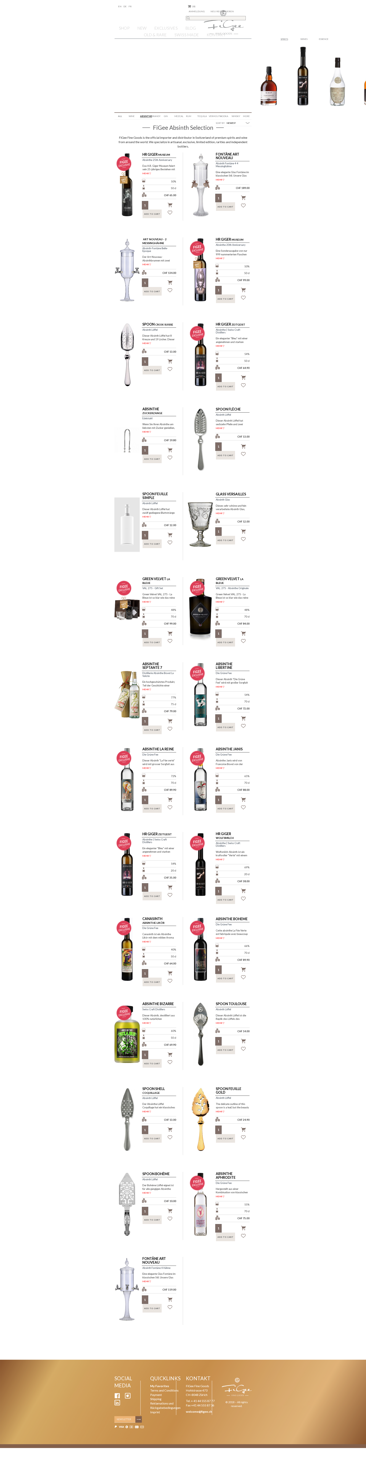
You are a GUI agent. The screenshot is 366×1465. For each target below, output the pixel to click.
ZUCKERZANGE (152, 411)
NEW (142, 28)
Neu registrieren (222, 11)
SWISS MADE (186, 34)
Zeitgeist (230, 324)
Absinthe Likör (153, 920)
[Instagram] (128, 1397)
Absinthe (144, 116)
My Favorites (159, 1386)
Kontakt (216, 34)
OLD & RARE (155, 34)
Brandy (156, 116)
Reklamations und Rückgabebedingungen (165, 1405)
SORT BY (220, 123)
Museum (156, 154)
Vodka (224, 116)
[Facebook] (117, 1397)
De (125, 6)
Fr (130, 6)
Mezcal (178, 116)
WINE (132, 116)
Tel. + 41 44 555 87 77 (200, 1401)
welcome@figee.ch (199, 1411)
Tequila (201, 116)
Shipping (155, 1399)
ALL (120, 116)
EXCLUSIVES (166, 28)
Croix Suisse (157, 324)
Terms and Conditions (164, 1390)
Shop (124, 28)
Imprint (155, 1412)
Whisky (236, 116)
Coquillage (153, 1090)
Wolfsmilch (225, 835)
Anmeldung (197, 11)
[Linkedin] (117, 1404)
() (194, 6)
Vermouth (213, 116)
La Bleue (156, 581)
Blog (190, 28)
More (246, 116)
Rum (188, 116)
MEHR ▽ (146, 173)
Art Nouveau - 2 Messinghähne (154, 241)
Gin (166, 116)
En (120, 6)
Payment (156, 1394)
